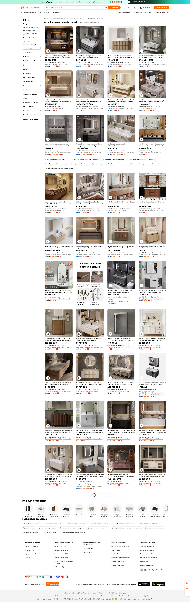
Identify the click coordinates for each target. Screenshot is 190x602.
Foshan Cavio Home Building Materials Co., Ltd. (121, 254)
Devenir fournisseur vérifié (148, 557)
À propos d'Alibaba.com (32, 542)
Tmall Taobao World (85, 593)
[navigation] (32, 257)
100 (118, 495)
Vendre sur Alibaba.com (147, 546)
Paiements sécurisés (60, 546)
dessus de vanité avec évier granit (100, 523)
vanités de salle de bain (50, 532)
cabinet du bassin (30, 528)
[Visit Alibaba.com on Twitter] (149, 569)
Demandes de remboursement (120, 557)
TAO (110, 593)
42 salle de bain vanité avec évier (114, 159)
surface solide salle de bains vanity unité (72, 528)
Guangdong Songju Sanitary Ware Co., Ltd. (89, 347)
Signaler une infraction (118, 565)
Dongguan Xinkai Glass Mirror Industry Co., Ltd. (59, 299)
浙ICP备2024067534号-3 (145, 599)
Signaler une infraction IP (119, 561)
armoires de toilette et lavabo (130, 164)
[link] (187, 583)
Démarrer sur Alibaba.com (148, 550)
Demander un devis (89, 552)
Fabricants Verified (88, 548)
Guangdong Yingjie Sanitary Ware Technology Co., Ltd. (121, 152)
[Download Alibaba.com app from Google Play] (158, 584)
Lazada (95, 593)
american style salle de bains (53, 523)
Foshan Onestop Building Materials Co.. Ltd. (89, 64)
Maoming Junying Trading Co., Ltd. (117, 301)
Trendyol (116, 593)
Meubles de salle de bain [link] (95, 18)
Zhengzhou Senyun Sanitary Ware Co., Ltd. (152, 210)
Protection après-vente (61, 557)
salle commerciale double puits (124, 523)
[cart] (135, 8)
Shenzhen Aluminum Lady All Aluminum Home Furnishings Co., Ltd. (152, 64)
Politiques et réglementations (63, 567)
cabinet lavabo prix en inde (48, 528)
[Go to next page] (121, 495)
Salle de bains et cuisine (78, 18)
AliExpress (67, 593)
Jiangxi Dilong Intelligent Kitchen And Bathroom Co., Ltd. (59, 152)
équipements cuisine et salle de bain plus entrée (127, 528)
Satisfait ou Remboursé (61, 550)
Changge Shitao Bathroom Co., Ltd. (149, 108)
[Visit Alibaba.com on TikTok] (161, 569)
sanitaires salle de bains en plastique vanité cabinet (85, 159)
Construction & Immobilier (60, 18)
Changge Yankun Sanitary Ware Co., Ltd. (88, 210)
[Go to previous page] (90, 495)
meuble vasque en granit (32, 523)
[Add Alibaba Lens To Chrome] (52, 584)
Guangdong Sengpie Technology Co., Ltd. (151, 299)
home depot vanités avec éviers (56, 159)
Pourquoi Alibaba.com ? (32, 546)
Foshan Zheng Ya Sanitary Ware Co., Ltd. (88, 254)
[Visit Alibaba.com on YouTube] (157, 569)
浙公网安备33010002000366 (127, 599)
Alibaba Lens (34, 584)
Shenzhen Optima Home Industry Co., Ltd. (58, 347)
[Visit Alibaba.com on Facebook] (141, 569)
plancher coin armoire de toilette (99, 528)
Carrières (27, 557)
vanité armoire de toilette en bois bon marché (60, 168)
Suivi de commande (146, 554)
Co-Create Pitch (30, 550)
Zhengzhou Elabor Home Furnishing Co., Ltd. (58, 108)
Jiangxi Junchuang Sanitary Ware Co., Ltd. (151, 152)
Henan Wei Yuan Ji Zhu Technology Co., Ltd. (89, 108)
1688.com (75, 593)
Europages (123, 593)
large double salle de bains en (108, 164)
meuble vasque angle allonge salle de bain (74, 532)
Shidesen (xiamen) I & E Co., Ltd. (54, 210)
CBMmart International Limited (116, 210)
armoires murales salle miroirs (152, 164)
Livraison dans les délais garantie (64, 554)
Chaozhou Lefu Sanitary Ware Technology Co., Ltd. (90, 152)
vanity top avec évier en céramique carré (58, 164)
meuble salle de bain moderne (155, 528)
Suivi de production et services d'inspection (63, 562)
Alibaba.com (132, 584)
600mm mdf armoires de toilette (148, 523)
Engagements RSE (30, 554)
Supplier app (87, 584)
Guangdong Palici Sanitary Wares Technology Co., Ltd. (59, 254)
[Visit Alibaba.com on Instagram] (153, 569)
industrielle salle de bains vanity (85, 164)
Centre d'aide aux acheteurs (120, 546)
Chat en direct (115, 550)
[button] (105, 7)
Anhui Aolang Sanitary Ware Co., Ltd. (56, 64)
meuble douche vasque (31, 532)
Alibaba (46, 18)
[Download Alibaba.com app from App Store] (144, 584)
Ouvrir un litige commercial (119, 554)
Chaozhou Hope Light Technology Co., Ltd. (120, 108)
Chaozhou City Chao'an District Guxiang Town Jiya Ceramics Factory (152, 254)
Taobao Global (103, 593)
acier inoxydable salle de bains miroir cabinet (142, 159)
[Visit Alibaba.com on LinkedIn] (145, 569)
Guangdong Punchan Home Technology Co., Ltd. (121, 347)
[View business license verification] (113, 599)
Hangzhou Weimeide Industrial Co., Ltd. (119, 64)
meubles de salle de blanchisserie (76, 523)
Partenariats (144, 561)
